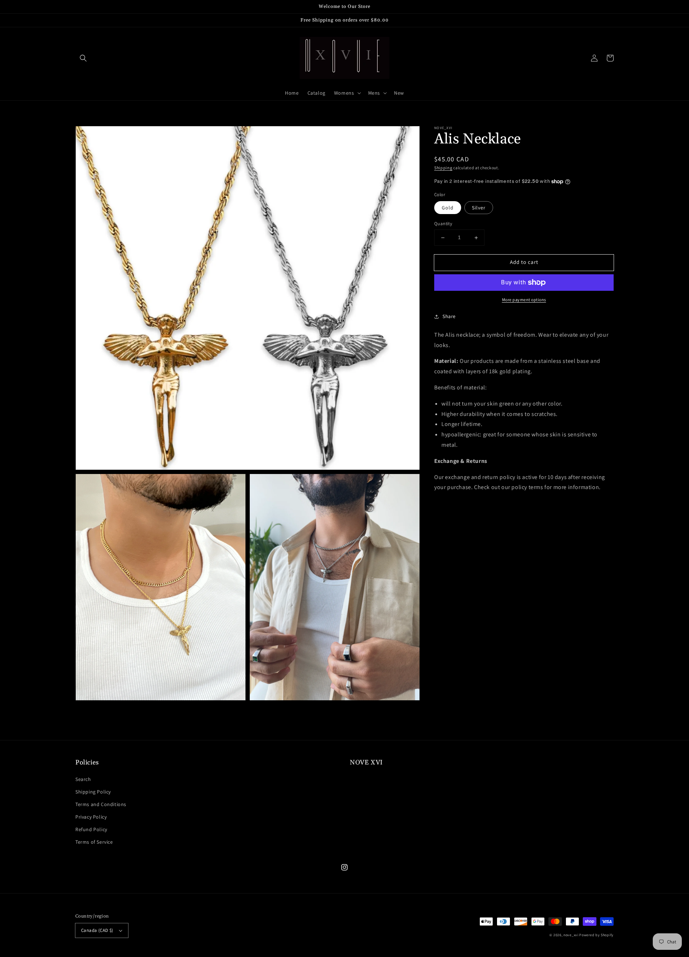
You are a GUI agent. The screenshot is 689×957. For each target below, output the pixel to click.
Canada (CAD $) (97, 930)
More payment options (524, 299)
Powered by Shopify (596, 935)
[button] (83, 58)
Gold (448, 208)
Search (83, 779)
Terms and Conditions (100, 804)
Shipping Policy (93, 791)
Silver (479, 208)
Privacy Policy (91, 817)
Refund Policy (91, 829)
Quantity (443, 224)
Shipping (443, 167)
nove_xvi (570, 935)
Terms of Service (94, 842)
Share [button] (449, 316)
